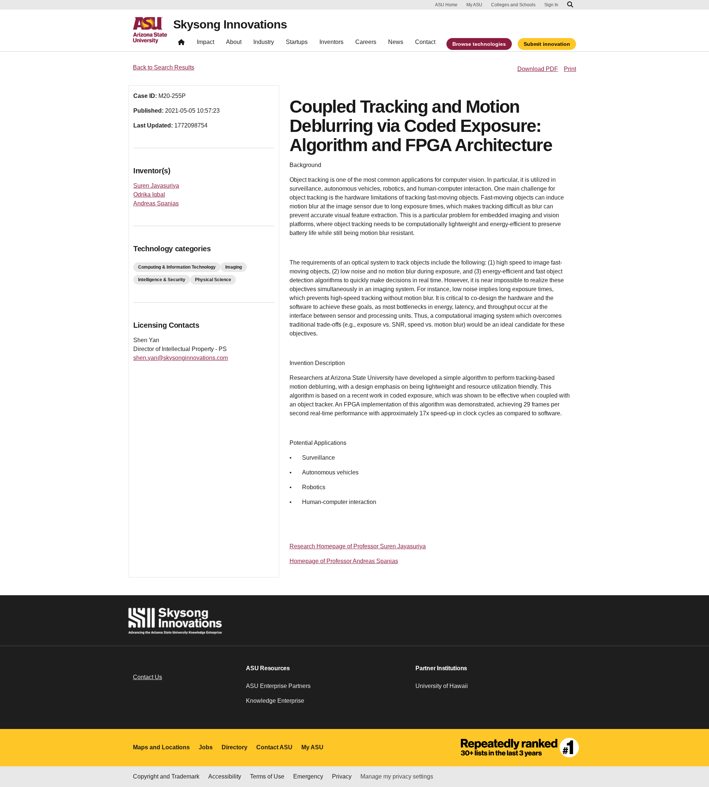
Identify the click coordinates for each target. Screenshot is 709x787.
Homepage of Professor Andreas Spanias (344, 561)
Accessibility (224, 776)
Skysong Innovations (230, 24)
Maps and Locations (161, 747)
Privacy (342, 776)
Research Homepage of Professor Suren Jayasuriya (358, 546)
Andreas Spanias (156, 203)
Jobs (206, 747)
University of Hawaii (441, 686)
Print (570, 69)
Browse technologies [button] (479, 44)
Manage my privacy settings (396, 776)
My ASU (474, 4)
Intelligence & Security (161, 279)
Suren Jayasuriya (156, 186)
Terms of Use (267, 776)
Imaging (233, 267)
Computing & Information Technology (177, 267)
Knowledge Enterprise (275, 701)
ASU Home (446, 4)
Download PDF (537, 69)
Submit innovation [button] (547, 44)
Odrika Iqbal (149, 194)
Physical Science (213, 279)
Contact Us (147, 677)
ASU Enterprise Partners (278, 686)
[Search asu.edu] (570, 5)
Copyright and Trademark (166, 776)
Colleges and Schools (513, 4)
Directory (234, 747)
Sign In (551, 5)
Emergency (308, 776)
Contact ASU (274, 747)
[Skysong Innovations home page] (181, 43)
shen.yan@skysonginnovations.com (180, 358)
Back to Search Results (163, 67)
